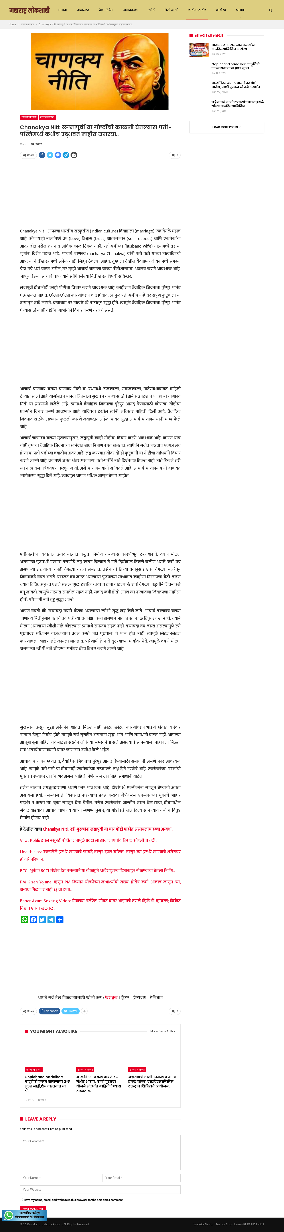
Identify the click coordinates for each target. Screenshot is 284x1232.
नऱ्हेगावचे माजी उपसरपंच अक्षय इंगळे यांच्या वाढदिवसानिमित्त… (237, 104)
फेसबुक (111, 998)
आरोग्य (221, 10)
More (240, 10)
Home (62, 10)
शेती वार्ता (171, 10)
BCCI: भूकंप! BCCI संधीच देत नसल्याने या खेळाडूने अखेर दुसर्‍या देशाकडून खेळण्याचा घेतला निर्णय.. (97, 871)
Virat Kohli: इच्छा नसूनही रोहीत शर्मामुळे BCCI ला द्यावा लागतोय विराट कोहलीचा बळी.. (89, 840)
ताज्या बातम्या (29, 117)
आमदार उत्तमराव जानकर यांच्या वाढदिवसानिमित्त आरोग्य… (234, 47)
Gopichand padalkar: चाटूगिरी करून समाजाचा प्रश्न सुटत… (235, 66)
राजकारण (130, 10)
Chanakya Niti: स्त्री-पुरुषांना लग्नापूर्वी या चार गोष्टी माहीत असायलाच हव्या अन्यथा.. (108, 829)
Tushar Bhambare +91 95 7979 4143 (240, 1224)
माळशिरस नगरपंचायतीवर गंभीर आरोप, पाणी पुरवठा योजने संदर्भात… (236, 85)
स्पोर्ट (151, 10)
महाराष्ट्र (83, 10)
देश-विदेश (106, 10)
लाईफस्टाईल (196, 10)
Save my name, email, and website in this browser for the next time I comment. (73, 1200)
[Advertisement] (100, 194)
